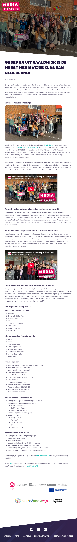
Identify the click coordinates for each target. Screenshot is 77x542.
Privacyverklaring (42, 536)
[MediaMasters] (11, 6)
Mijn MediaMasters (43, 456)
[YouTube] (38, 529)
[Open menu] (73, 6)
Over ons (7, 536)
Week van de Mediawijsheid (28, 147)
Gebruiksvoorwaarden (63, 536)
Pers (17, 536)
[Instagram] (45, 529)
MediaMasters (49, 145)
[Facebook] (32, 529)
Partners (27, 536)
